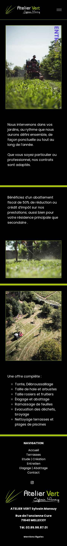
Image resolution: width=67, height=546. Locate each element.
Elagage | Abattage (33, 468)
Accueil (33, 450)
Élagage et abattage (32, 399)
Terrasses (33, 455)
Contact (33, 472)
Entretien (33, 463)
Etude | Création (33, 459)
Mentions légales (34, 536)
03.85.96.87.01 (37, 527)
